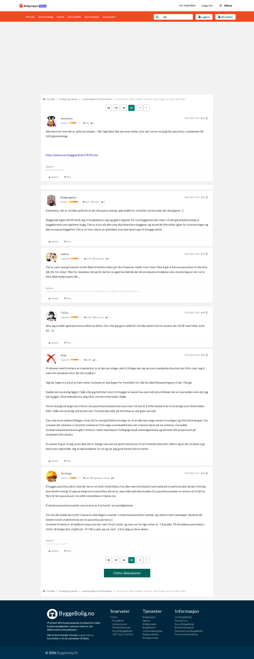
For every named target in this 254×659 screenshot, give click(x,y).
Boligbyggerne (68, 197)
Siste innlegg (45, 16)
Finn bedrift (74, 16)
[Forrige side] (140, 108)
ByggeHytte (149, 627)
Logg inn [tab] (205, 17)
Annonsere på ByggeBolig (188, 630)
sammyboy (67, 118)
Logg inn (207, 5)
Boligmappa (149, 617)
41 (131, 107)
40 (124, 107)
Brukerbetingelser (184, 627)
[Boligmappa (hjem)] (32, 6)
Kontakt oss (181, 620)
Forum (60, 16)
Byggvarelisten (151, 634)
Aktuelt (30, 16)
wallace (65, 254)
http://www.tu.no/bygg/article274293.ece (72, 155)
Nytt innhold (92, 16)
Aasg (63, 355)
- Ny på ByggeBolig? (121, 630)
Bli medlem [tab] (227, 17)
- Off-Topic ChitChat (121, 634)
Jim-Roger (66, 473)
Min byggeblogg (55, 169)
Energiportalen (151, 637)
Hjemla (146, 620)
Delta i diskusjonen (127, 573)
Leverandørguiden (152, 630)
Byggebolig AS (67, 653)
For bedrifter (187, 5)
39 (116, 107)
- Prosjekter (117, 620)
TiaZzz (64, 312)
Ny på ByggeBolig (184, 624)
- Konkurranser (118, 624)
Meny (228, 5)
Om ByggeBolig (183, 617)
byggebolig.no (85, 635)
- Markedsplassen (120, 627)
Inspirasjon (109, 16)
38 (108, 107)
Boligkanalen (149, 624)
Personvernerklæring (186, 634)
